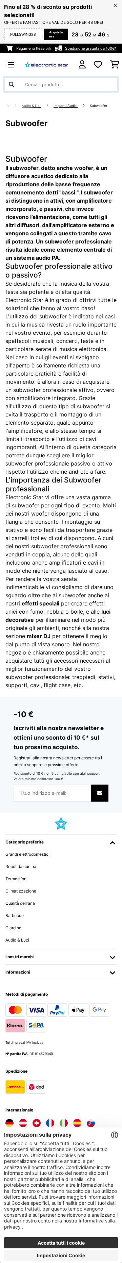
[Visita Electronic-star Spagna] (77, 1123)
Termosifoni (16, 878)
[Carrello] (114, 65)
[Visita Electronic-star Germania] (9, 1123)
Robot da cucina (20, 866)
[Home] (13, 106)
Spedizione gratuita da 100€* (91, 48)
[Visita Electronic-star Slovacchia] (91, 1123)
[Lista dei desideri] (98, 65)
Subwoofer (99, 106)
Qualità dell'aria (20, 903)
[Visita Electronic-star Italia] (64, 1123)
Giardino (13, 927)
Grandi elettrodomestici (27, 854)
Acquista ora (56, 34)
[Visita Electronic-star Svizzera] (37, 1123)
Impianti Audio (66, 106)
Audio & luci (31, 106)
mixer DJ (38, 636)
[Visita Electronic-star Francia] (50, 1123)
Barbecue (14, 915)
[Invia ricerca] (11, 84)
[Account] (82, 64)
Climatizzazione (20, 891)
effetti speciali (40, 603)
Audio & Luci (17, 940)
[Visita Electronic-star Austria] (23, 1123)
